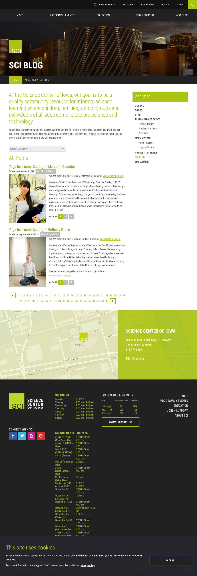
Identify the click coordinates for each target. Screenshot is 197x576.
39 (64, 301)
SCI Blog (140, 157)
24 (106, 295)
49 (107, 301)
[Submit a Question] (60, 216)
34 (42, 301)
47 (98, 301)
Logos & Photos (146, 147)
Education (103, 15)
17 (76, 295)
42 (77, 301)
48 (102, 301)
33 (38, 301)
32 (33, 301)
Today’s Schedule (105, 4)
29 (21, 301)
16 (72, 295)
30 (25, 301)
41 (72, 301)
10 (46, 295)
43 (81, 301)
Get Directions (135, 358)
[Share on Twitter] (71, 216)
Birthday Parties (146, 124)
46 (94, 301)
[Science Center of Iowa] (15, 46)
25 (111, 295)
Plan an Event (147, 4)
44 (85, 301)
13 (59, 295)
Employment (142, 161)
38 (59, 301)
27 (119, 295)
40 (68, 301)
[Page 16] (113, 301)
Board (138, 110)
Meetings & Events (148, 128)
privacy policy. (87, 565)
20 (89, 295)
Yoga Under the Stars (113, 175)
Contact (180, 4)
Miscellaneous (45, 171)
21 (93, 295)
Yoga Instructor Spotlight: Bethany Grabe (39, 230)
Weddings (143, 133)
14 (63, 295)
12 (55, 295)
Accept (170, 560)
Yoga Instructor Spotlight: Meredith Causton (42, 166)
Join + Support (145, 15)
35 (46, 301)
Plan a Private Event (147, 119)
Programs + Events (62, 15)
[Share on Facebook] (65, 216)
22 (98, 295)
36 (51, 301)
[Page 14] (13, 295)
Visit (20, 15)
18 (81, 295)
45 (89, 301)
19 (85, 295)
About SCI (143, 97)
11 (50, 295)
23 (102, 295)
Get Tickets (127, 4)
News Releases (146, 142)
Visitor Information (121, 421)
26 (115, 295)
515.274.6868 (134, 350)
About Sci (182, 15)
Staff (138, 114)
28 (124, 295)
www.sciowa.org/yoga (60, 275)
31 (29, 301)
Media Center (143, 138)
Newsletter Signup (146, 152)
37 (55, 301)
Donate (165, 4)
